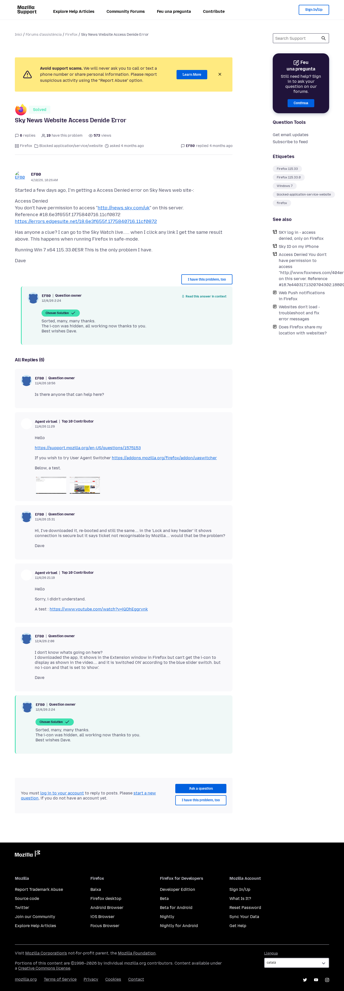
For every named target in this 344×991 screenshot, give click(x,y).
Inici (18, 34)
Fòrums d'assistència (44, 34)
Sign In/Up (314, 10)
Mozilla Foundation (137, 953)
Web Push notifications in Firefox (302, 295)
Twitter (22, 907)
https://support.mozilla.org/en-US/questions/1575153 (88, 447)
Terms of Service (60, 979)
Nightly (167, 916)
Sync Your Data (244, 916)
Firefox (71, 34)
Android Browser (106, 907)
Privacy (91, 979)
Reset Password (245, 907)
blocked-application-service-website (304, 194)
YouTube (316, 980)
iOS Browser (102, 916)
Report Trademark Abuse (39, 889)
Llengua (271, 953)
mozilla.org (26, 979)
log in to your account (62, 793)
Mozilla (27, 855)
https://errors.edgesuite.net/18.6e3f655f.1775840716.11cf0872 (86, 221)
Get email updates (290, 134)
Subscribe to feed (290, 141)
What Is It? (240, 898)
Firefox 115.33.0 (289, 177)
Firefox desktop (105, 898)
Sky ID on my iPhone (299, 246)
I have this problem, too (207, 279)
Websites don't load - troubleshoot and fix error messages (299, 312)
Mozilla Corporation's (46, 953)
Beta (164, 898)
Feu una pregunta (174, 11)
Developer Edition (177, 889)
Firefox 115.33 (287, 169)
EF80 (36, 174)
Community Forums (126, 11)
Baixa (95, 889)
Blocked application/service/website (71, 146)
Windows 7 (285, 186)
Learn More (192, 74)
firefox (282, 203)
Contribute (214, 11)
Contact (136, 979)
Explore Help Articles (73, 11)
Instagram (327, 980)
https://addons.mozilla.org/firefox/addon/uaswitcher (164, 457)
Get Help (237, 925)
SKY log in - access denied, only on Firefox (301, 235)
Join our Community (35, 916)
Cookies (113, 979)
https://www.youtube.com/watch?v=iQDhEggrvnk (99, 609)
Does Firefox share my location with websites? (303, 330)
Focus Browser (104, 925)
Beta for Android (176, 907)
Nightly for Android (179, 925)
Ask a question (201, 788)
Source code (27, 898)
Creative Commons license (44, 968)
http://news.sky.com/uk (124, 208)
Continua (301, 103)
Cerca (324, 38)
